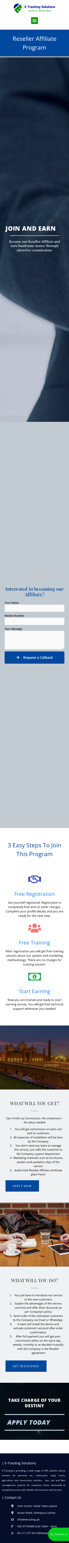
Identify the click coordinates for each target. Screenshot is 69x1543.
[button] (34, 20)
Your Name (12, 602)
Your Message (13, 629)
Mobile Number (14, 615)
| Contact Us (11, 1497)
